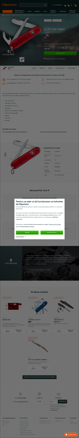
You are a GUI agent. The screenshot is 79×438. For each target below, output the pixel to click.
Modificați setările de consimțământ (27, 434)
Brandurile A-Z (5, 423)
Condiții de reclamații (24, 425)
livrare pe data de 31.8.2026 (63, 44)
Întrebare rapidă (73, 423)
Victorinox (57, 167)
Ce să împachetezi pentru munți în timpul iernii (14, 132)
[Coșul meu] (75, 5)
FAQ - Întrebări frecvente (45, 423)
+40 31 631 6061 (21, 398)
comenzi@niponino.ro (22, 401)
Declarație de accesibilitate (25, 432)
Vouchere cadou (58, 421)
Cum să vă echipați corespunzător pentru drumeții (53, 132)
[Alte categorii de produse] (65, 15)
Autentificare (71, 5)
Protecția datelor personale (27, 226)
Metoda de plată (23, 428)
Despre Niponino (6, 421)
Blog (3, 425)
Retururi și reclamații (24, 423)
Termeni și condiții (24, 421)
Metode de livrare (23, 427)
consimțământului (54, 410)
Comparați (64, 5)
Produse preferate (68, 5)
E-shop (71, 421)
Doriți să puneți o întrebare (45, 421)
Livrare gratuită (11, 83)
